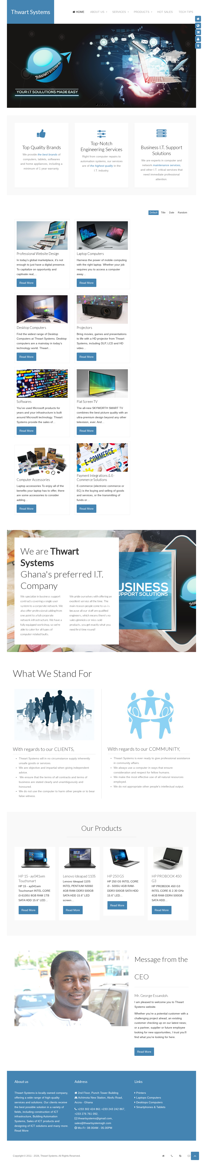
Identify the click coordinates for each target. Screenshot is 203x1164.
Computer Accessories (33, 480)
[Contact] (198, 46)
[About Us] (198, 39)
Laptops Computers (148, 1097)
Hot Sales (165, 11)
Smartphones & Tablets (150, 1107)
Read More (144, 1051)
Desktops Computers (149, 1102)
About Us (97, 11)
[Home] (198, 19)
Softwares (24, 401)
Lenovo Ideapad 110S (79, 876)
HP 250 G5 (115, 876)
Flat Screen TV (87, 401)
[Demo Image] (54, 714)
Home (79, 11)
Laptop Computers (90, 254)
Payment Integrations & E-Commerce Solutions (95, 477)
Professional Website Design (38, 254)
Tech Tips (186, 11)
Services (119, 11)
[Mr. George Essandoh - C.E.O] (71, 988)
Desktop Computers (31, 328)
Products (141, 11)
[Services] (198, 25)
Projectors (84, 328)
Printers (141, 1092)
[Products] (198, 32)
